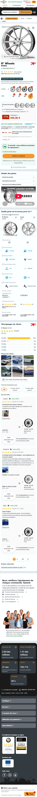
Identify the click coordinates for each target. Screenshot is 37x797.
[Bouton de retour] (9, 559)
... (19, 559)
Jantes (22, 18)
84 (23, 559)
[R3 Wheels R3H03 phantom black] (24, 89)
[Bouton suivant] (28, 559)
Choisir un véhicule (12, 18)
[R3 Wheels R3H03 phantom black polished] (30, 89)
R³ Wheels (29, 18)
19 (19, 96)
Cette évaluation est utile (8, 440)
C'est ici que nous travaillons (14, 636)
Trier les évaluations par (9, 385)
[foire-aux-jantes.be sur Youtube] (15, 775)
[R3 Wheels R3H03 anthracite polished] (12, 89)
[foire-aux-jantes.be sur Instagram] (10, 775)
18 (13, 96)
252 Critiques (18, 72)
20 (25, 96)
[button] (18, 177)
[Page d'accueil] (2, 18)
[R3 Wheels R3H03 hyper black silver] (18, 89)
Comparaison (17, 5)
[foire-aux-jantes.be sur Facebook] (4, 775)
